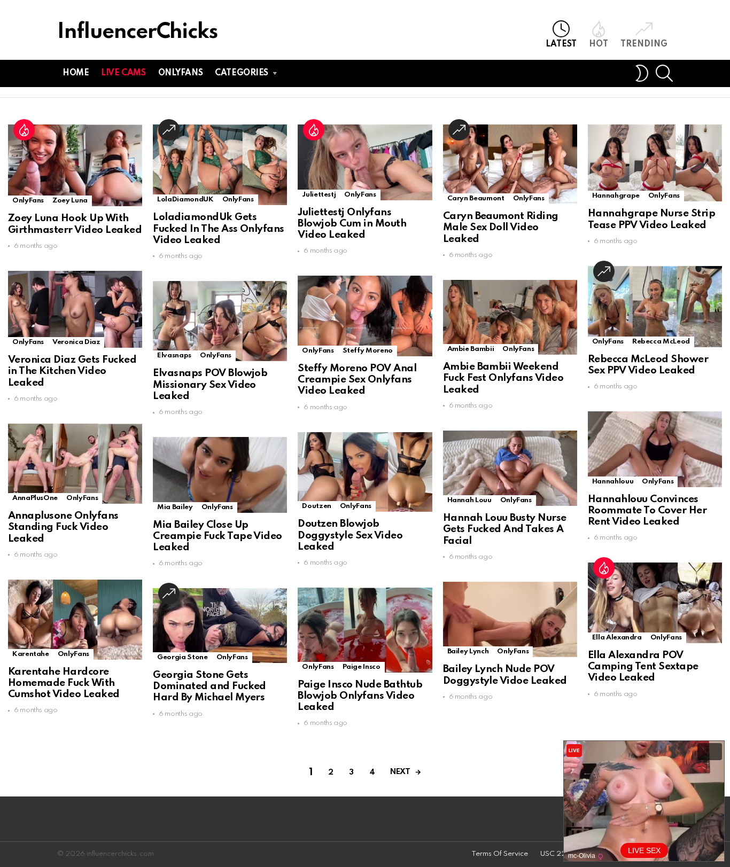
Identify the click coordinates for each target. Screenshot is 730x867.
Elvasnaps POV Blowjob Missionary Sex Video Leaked (210, 384)
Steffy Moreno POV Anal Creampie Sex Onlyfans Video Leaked (357, 379)
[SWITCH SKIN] (641, 73)
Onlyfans (180, 73)
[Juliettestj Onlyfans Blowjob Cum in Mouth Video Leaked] (365, 162)
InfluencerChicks (137, 32)
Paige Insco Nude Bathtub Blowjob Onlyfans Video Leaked (360, 696)
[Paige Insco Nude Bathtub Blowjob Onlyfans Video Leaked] (365, 630)
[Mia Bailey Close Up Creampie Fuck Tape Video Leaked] (220, 474)
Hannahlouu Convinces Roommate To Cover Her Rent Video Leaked (647, 510)
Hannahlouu (612, 481)
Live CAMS (123, 73)
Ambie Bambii (470, 349)
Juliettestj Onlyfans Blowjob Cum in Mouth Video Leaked (352, 223)
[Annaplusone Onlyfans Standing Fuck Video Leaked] (75, 464)
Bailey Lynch (468, 651)
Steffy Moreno (368, 350)
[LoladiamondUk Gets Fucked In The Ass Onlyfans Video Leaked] (220, 164)
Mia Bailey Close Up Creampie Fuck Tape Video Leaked (217, 536)
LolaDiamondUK (185, 199)
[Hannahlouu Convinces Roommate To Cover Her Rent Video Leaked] (655, 449)
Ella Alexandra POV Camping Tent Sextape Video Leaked (643, 666)
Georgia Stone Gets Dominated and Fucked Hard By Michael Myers (209, 686)
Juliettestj (319, 194)
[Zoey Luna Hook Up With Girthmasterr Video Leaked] (75, 165)
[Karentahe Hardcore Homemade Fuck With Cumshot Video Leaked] (75, 620)
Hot (598, 44)
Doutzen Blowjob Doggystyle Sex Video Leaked (350, 535)
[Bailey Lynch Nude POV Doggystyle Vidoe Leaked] (510, 619)
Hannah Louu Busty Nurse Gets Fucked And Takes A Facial (504, 529)
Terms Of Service (499, 853)
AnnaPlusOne (35, 498)
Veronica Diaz (76, 342)
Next (400, 772)
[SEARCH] (664, 73)
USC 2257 (557, 853)
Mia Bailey (174, 507)
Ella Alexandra (617, 637)
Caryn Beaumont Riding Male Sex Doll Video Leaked (500, 227)
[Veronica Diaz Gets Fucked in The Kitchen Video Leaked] (75, 309)
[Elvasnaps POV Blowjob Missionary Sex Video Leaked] (220, 321)
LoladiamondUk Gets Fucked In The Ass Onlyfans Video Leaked (218, 228)
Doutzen (316, 506)
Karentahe (30, 654)
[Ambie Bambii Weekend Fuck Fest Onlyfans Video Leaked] (510, 317)
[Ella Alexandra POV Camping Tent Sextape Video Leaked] (655, 603)
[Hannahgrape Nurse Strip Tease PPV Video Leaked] (655, 162)
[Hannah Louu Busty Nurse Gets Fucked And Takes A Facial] (510, 468)
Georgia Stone (182, 657)
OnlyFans (28, 200)
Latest (561, 44)
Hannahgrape (616, 195)
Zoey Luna (70, 200)
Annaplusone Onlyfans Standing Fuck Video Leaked (63, 527)
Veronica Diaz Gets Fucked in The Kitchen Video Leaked (72, 371)
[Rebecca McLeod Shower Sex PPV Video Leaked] (655, 306)
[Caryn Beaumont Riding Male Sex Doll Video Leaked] (510, 164)
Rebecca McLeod (661, 341)
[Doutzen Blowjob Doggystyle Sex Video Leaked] (365, 472)
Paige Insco (361, 666)
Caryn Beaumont (475, 198)
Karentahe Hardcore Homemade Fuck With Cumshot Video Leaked (64, 683)
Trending (643, 44)
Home (76, 73)
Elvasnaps (174, 355)
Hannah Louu (469, 500)
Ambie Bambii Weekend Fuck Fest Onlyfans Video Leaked (503, 378)
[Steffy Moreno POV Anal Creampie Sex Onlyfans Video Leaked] (365, 316)
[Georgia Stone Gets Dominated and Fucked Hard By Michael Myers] (220, 625)
